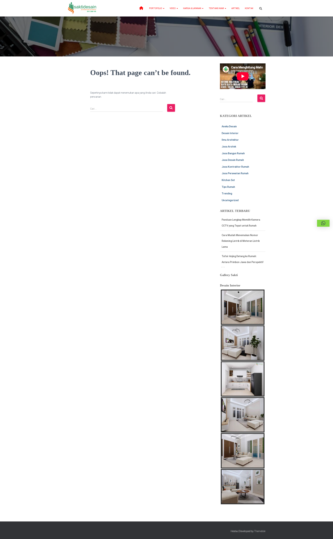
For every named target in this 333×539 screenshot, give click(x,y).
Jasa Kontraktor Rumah (235, 166)
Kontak (249, 8)
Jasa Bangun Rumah (233, 153)
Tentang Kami (216, 8)
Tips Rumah (228, 187)
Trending (227, 193)
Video (173, 8)
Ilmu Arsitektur (230, 139)
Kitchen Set (228, 180)
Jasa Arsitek (229, 146)
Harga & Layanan (192, 8)
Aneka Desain (229, 126)
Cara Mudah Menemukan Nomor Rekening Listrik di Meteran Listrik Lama (241, 225)
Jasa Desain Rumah (233, 160)
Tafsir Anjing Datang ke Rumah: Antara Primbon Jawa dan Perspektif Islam (242, 247)
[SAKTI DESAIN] (82, 8)
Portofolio (156, 8)
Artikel (235, 8)
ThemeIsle (259, 531)
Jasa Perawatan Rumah (235, 173)
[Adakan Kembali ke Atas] (326, 532)
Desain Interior (230, 133)
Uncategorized (230, 200)
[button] (163, 8)
